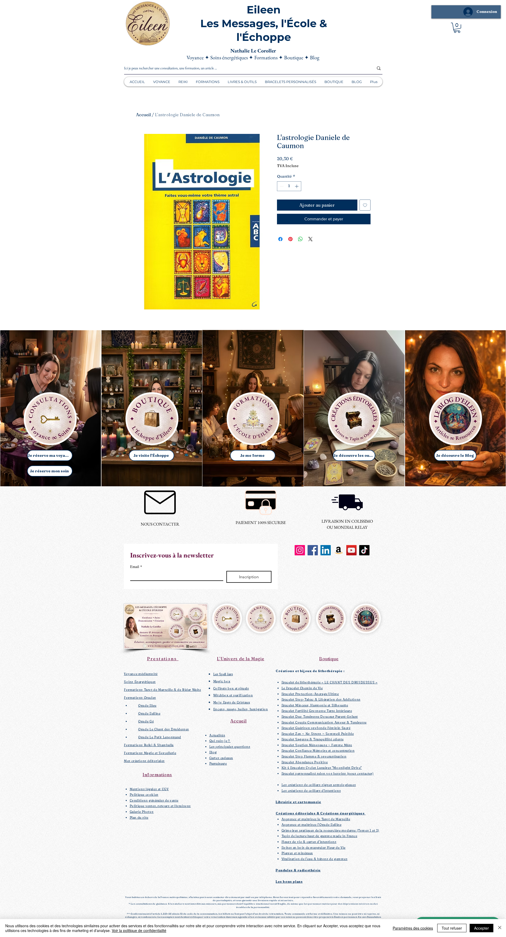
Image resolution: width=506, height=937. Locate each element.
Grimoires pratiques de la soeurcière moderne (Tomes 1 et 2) (330, 830)
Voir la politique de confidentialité (139, 930)
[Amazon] (338, 550)
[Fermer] (500, 928)
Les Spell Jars (223, 674)
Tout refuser (452, 928)
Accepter (481, 928)
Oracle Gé (146, 721)
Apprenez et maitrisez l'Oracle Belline (311, 825)
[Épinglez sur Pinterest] (290, 239)
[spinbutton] (289, 186)
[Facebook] (313, 550)
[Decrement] (281, 186)
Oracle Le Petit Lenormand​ (159, 737)
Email (136, 566)
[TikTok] (364, 550)
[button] (457, 28)
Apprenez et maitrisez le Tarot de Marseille (315, 819)
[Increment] (297, 186)
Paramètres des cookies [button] (413, 928)
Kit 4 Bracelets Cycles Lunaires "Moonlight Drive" (321, 768)
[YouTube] (351, 550)
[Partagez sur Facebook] (280, 239)
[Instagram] (300, 550)
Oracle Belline (149, 713)
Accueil (143, 114)
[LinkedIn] (325, 550)
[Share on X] (310, 239)
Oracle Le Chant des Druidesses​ (163, 729)
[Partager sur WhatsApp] (300, 239)
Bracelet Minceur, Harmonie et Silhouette (314, 705)
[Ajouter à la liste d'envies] (365, 205)
